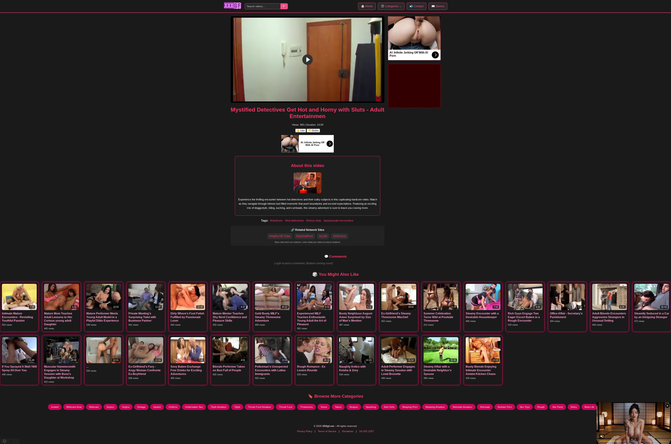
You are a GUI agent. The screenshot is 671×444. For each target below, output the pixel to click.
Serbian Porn (504, 407)
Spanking (371, 407)
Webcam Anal (73, 407)
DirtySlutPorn (304, 236)
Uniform (173, 407)
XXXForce (339, 236)
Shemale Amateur (462, 407)
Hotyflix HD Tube (279, 236)
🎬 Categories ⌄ (391, 6)
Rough (541, 407)
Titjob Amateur (218, 407)
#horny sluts (314, 220)
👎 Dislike (313, 130)
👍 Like (301, 130)
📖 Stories (437, 6)
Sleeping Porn (410, 407)
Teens (323, 407)
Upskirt (157, 407)
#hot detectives (294, 220)
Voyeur (110, 407)
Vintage (141, 407)
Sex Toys (525, 407)
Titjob (237, 407)
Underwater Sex (194, 407)
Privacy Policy (304, 431)
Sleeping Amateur (435, 407)
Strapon (353, 407)
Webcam (94, 407)
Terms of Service (327, 431)
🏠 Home (367, 6)
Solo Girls (389, 407)
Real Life (589, 407)
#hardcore (276, 220)
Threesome (306, 407)
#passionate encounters (338, 220)
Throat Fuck (285, 407)
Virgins (125, 407)
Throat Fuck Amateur (259, 407)
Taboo (338, 407)
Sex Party (557, 407)
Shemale (485, 407)
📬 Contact (416, 6)
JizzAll (323, 236)
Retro (574, 407)
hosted (55, 407)
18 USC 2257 (366, 431)
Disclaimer (347, 431)
